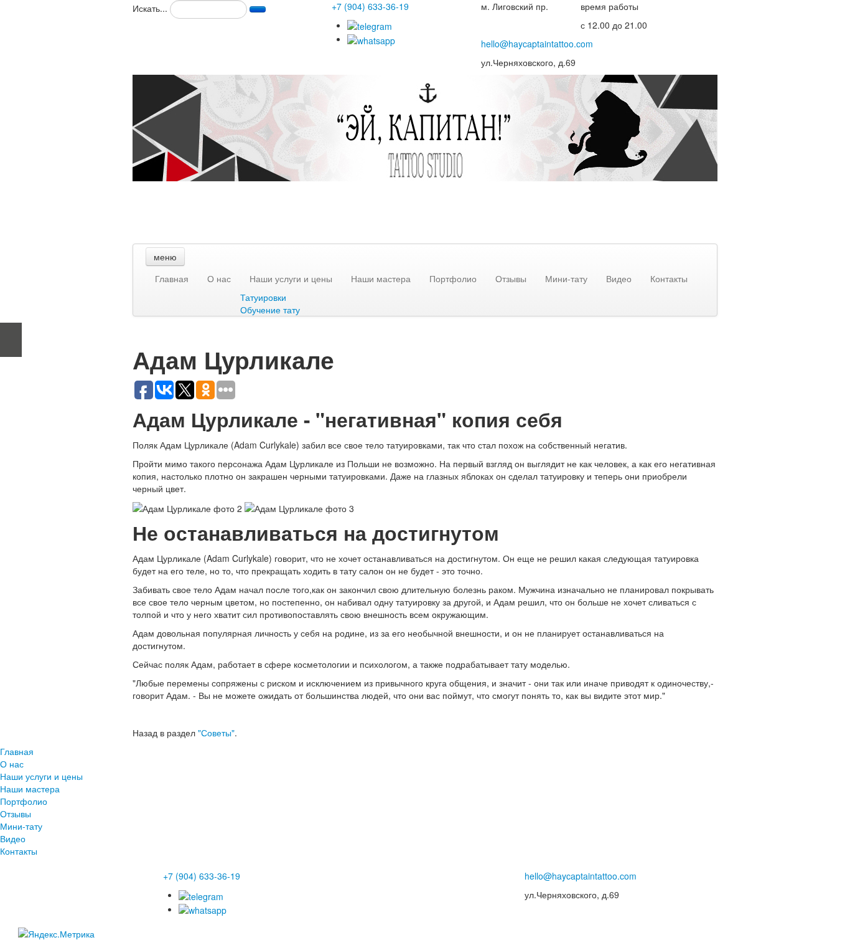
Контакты (669, 278)
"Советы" (216, 732)
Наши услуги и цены (291, 278)
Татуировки (263, 297)
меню (165, 256)
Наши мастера (381, 278)
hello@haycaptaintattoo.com (537, 43)
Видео (619, 278)
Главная (172, 278)
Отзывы (510, 278)
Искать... (150, 8)
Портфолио (453, 278)
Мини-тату (566, 278)
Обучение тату (270, 309)
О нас (219, 278)
